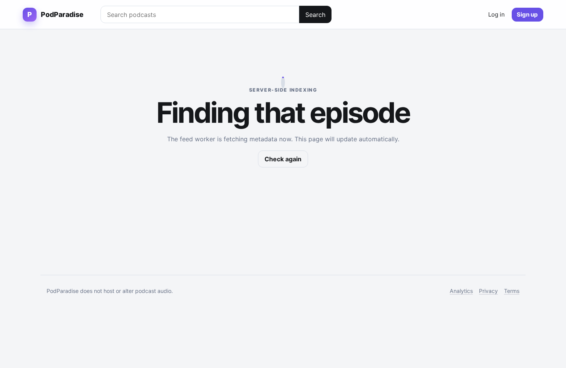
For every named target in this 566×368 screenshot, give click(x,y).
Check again (283, 159)
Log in (496, 14)
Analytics (461, 291)
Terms (511, 291)
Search (315, 14)
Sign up (527, 14)
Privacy (488, 291)
